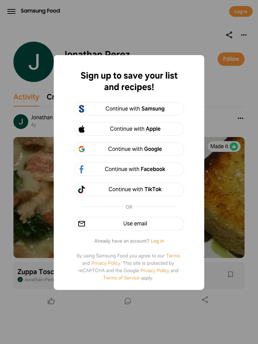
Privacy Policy (105, 263)
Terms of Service (121, 278)
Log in (157, 241)
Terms (173, 256)
